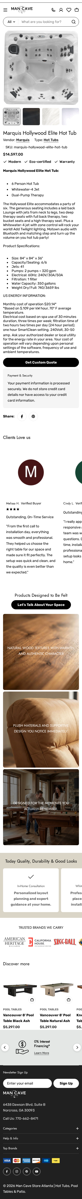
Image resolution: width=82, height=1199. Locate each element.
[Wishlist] (68, 9)
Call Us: (9, 1118)
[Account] (61, 10)
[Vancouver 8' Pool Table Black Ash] (20, 988)
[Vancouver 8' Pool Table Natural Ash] (57, 988)
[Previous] (5, 1047)
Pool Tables (12, 1009)
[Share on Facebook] (22, 416)
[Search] (73, 21)
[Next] (77, 1047)
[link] (14, 942)
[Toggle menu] (5, 10)
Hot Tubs (51, 140)
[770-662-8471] (53, 10)
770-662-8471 (26, 1118)
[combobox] (41, 22)
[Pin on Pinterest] (33, 416)
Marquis (23, 140)
